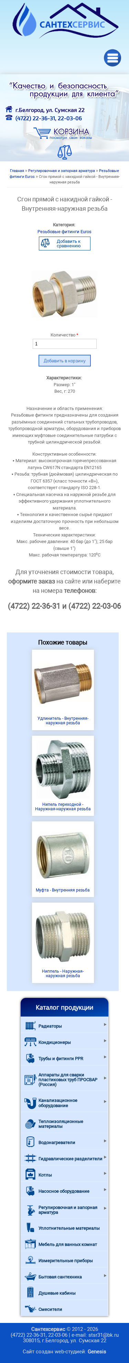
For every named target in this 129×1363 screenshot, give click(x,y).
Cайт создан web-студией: (64, 1351)
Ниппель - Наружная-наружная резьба (63, 973)
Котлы (45, 1175)
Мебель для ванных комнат (68, 1244)
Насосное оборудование (64, 1191)
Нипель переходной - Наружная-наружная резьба (63, 806)
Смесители (50, 1309)
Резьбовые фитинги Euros (64, 231)
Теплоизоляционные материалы (61, 1124)
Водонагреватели (57, 1142)
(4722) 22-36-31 (35, 118)
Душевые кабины (57, 1293)
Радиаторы (50, 1026)
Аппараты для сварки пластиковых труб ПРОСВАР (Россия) (68, 1079)
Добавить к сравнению (69, 243)
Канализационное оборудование (58, 1103)
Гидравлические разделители (71, 1158)
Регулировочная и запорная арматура (61, 171)
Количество (64, 334)
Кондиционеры (55, 1042)
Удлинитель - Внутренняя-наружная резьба (62, 720)
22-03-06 (70, 118)
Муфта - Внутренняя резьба (63, 890)
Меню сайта (112, 57)
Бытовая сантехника (60, 1276)
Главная (17, 171)
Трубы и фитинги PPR (61, 1058)
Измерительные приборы (66, 1260)
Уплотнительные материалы (69, 1228)
